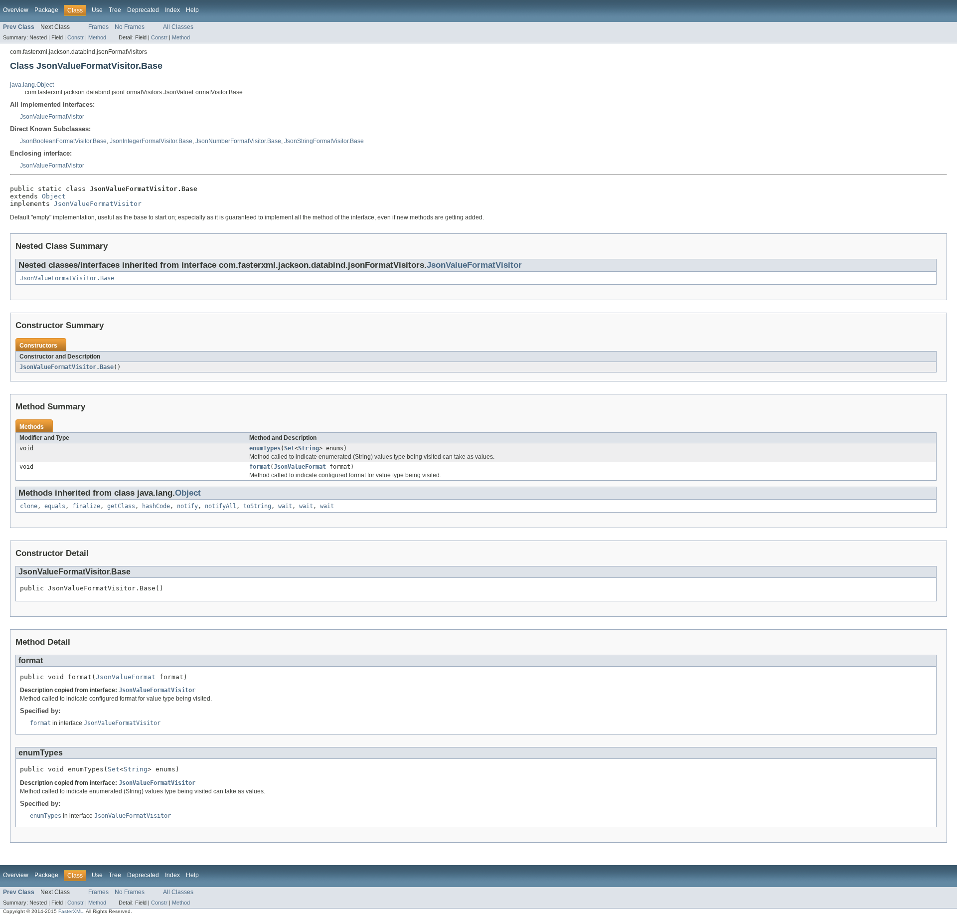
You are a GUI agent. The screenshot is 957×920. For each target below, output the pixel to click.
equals (54, 506)
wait (285, 506)
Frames (98, 26)
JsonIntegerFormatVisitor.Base (151, 141)
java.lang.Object (32, 84)
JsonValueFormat (300, 466)
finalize (86, 506)
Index (172, 9)
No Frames (130, 26)
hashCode (156, 506)
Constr (75, 37)
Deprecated (143, 9)
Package (46, 9)
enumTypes (265, 448)
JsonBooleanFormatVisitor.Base (63, 141)
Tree (115, 9)
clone (28, 506)
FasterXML (70, 911)
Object (54, 196)
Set (289, 448)
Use (97, 9)
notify (187, 506)
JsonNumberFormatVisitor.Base (238, 141)
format (259, 466)
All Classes (178, 26)
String (308, 448)
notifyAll (220, 506)
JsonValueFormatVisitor (52, 116)
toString (257, 506)
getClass (121, 506)
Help (192, 9)
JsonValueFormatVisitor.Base (67, 278)
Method (97, 37)
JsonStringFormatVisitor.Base (324, 141)
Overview (15, 9)
